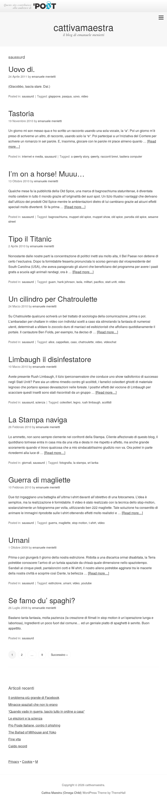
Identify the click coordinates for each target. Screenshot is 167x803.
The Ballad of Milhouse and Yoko (32, 732)
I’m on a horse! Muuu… (46, 173)
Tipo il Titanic (30, 238)
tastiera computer (131, 156)
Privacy (13, 761)
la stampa (79, 463)
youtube (86, 583)
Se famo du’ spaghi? (41, 600)
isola (79, 282)
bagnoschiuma (57, 217)
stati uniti (111, 282)
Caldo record (17, 746)
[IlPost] (44, 6)
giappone (54, 96)
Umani (19, 540)
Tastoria (21, 113)
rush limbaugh (91, 402)
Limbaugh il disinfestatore (49, 359)
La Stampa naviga (37, 419)
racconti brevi (109, 156)
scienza (40, 402)
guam (52, 282)
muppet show (101, 217)
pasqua (67, 96)
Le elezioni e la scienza (25, 718)
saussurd (28, 96)
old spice (117, 217)
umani (67, 583)
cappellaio (62, 342)
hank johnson (66, 282)
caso (74, 342)
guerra (52, 523)
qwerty (95, 156)
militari (88, 282)
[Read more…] (74, 206)
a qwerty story (80, 156)
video (84, 96)
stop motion (79, 523)
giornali (26, 463)
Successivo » (59, 655)
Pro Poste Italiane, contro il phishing (34, 725)
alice (51, 342)
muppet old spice (80, 217)
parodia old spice (135, 217)
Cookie (27, 761)
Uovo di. (21, 69)
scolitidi (106, 402)
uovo (76, 96)
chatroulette (86, 342)
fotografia (65, 463)
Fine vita (14, 739)
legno (76, 402)
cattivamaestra (83, 27)
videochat (110, 342)
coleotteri (66, 402)
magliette (64, 523)
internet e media (32, 156)
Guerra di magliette (39, 479)
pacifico (99, 282)
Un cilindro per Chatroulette (52, 298)
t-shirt (92, 523)
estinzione (55, 583)
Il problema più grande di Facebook (33, 697)
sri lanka (93, 463)
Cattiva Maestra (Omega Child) (62, 793)
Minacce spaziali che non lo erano (33, 704)
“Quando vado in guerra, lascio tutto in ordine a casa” (46, 711)
